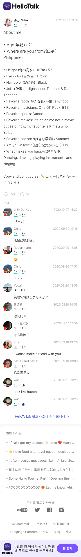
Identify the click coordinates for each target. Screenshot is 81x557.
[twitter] (37, 510)
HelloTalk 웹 (60, 523)
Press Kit (40, 524)
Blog (57, 532)
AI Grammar (20, 524)
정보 (68, 531)
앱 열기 (67, 548)
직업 (46, 531)
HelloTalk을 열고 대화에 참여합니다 (40, 416)
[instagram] (61, 510)
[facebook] (49, 510)
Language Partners (24, 532)
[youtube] (22, 510)
